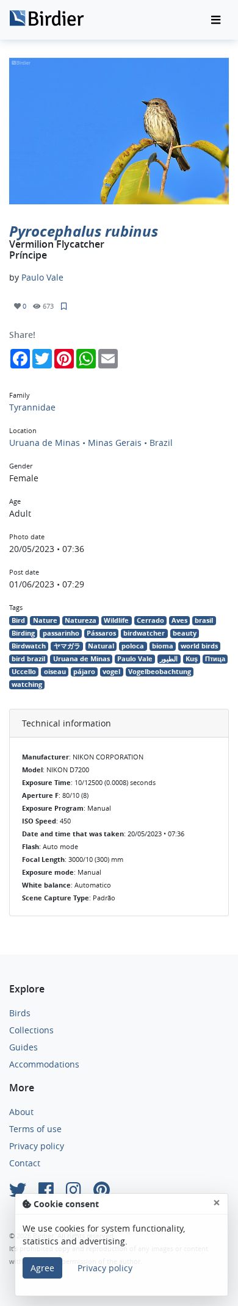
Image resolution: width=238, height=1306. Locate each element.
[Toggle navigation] (215, 20)
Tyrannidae (32, 407)
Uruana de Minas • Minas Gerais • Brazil (91, 442)
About (21, 1112)
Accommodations (44, 1064)
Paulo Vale (42, 277)
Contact (24, 1163)
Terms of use (35, 1129)
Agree (42, 1268)
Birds (20, 1013)
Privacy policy (36, 1146)
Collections (31, 1030)
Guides (23, 1047)
